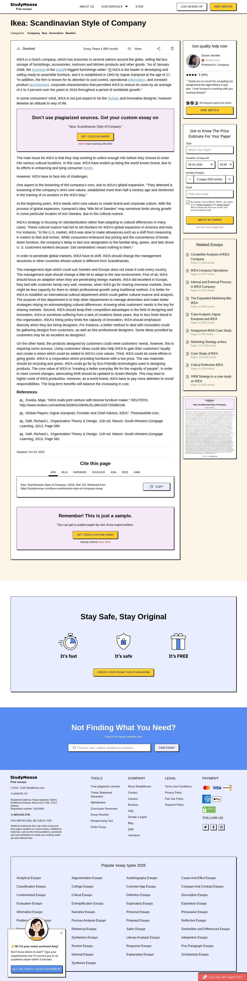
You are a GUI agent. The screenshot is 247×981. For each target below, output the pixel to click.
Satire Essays (135, 929)
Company (33, 33)
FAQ (130, 810)
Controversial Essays (31, 895)
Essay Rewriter (100, 814)
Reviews (133, 804)
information (136, 80)
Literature (134, 835)
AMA (137, 472)
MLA (64, 472)
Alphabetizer (98, 802)
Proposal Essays (138, 920)
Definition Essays (138, 895)
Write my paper (210, 219)
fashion (113, 98)
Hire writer (209, 110)
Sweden (70, 33)
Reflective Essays (193, 920)
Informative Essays (29, 912)
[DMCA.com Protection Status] (209, 809)
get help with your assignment (37, 969)
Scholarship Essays (195, 954)
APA (53, 472)
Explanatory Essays (140, 954)
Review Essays (82, 946)
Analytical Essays (29, 878)
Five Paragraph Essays (197, 946)
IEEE (125, 472)
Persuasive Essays (194, 912)
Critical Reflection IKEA (207, 365)
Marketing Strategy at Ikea (208, 342)
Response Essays (138, 946)
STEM (139, 6)
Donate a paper (137, 816)
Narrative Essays (83, 912)
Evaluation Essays (29, 903)
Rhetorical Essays (84, 929)
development (39, 85)
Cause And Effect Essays (198, 878)
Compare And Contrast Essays (202, 886)
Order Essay (98, 826)
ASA (113, 472)
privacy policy (223, 205)
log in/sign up (192, 6)
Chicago (98, 472)
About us (87, 6)
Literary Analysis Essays (143, 937)
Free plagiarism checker (105, 786)
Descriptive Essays (194, 895)
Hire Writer (223, 6)
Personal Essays (138, 912)
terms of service (204, 205)
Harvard (79, 472)
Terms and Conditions (178, 786)
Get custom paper (95, 136)
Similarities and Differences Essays (205, 929)
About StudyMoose (139, 786)
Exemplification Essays (87, 903)
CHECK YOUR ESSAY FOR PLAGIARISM (123, 672)
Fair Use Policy (174, 798)
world (60, 70)
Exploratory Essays (139, 903)
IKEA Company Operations (209, 270)
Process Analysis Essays (89, 920)
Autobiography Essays (141, 878)
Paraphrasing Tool (102, 820)
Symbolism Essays (85, 937)
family (88, 168)
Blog (130, 823)
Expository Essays (194, 903)
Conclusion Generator (104, 808)
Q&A (131, 829)
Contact (132, 792)
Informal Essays (82, 954)
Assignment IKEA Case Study (211, 330)
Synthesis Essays (84, 963)
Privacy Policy (173, 792)
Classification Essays (31, 886)
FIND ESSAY (167, 747)
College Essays (82, 886)
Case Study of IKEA (204, 353)
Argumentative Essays (87, 878)
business (39, 70)
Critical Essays (82, 895)
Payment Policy (174, 804)
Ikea (44, 33)
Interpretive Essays (194, 937)
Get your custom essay (95, 534)
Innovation (56, 33)
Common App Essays (141, 886)
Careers (133, 798)
